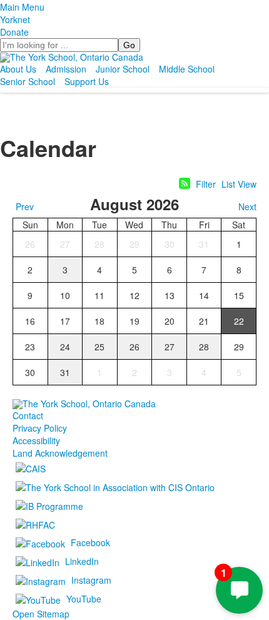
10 (65, 295)
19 (134, 321)
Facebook (90, 542)
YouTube (83, 598)
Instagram (91, 579)
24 (65, 346)
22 (239, 321)
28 (99, 244)
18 (99, 321)
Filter (206, 184)
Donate (14, 32)
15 (239, 295)
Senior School (27, 81)
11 (99, 295)
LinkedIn (82, 560)
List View (238, 184)
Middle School (187, 69)
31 (204, 244)
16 (30, 321)
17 (65, 321)
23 (30, 346)
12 (134, 295)
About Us (18, 69)
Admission (66, 69)
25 (99, 346)
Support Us (86, 81)
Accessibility (36, 440)
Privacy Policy (40, 428)
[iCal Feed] (184, 183)
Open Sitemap (41, 613)
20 (170, 321)
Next (247, 206)
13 (170, 295)
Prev (25, 206)
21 (204, 321)
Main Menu (22, 7)
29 (134, 244)
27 (65, 244)
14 (204, 295)
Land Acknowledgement (60, 453)
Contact (28, 415)
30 (170, 244)
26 (30, 244)
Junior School (123, 69)
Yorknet (15, 19)
